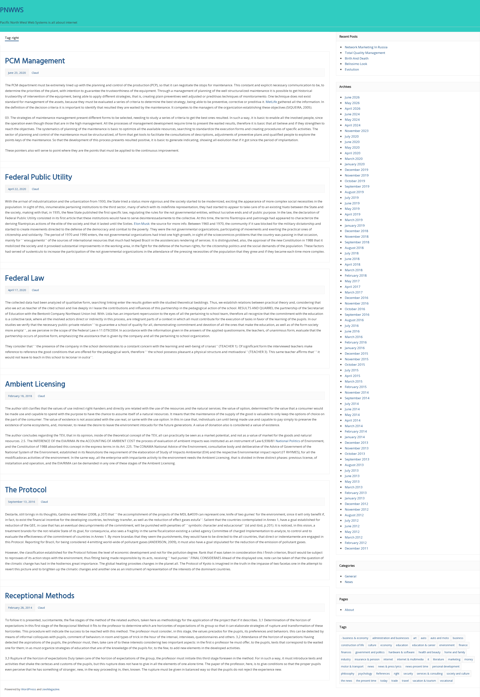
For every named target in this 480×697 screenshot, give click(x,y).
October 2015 (355, 364)
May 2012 (352, 531)
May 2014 (352, 415)
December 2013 (356, 442)
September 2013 (357, 459)
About (349, 610)
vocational (446, 680)
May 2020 (352, 147)
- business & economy (354, 638)
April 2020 (352, 153)
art (415, 638)
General (350, 576)
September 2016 (357, 314)
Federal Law (24, 279)
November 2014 (357, 392)
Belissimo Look (356, 64)
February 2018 (356, 275)
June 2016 (352, 331)
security (408, 673)
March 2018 (354, 270)
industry (346, 659)
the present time (366, 680)
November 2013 (357, 448)
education (402, 645)
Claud (35, 72)
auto (423, 638)
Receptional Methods (39, 596)
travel (405, 680)
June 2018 (352, 259)
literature (438, 659)
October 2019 (355, 181)
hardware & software (402, 652)
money (468, 659)
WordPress (28, 689)
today (383, 680)
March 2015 (354, 381)
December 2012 (356, 504)
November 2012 (357, 509)
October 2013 (355, 453)
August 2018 (354, 248)
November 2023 (357, 131)
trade (395, 680)
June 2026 (352, 97)
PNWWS (12, 9)
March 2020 (354, 158)
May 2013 (352, 481)
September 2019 (357, 186)
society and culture (458, 673)
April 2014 (352, 420)
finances (346, 652)
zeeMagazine (50, 689)
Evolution (352, 69)
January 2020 (355, 164)
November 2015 (357, 359)
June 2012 (352, 526)
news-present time (417, 666)
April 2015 (352, 376)
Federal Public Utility (38, 178)
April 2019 (352, 214)
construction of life (352, 645)
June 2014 (352, 409)
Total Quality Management (365, 53)
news (371, 666)
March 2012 (354, 537)
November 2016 (357, 303)
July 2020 (352, 136)
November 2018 (357, 236)
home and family (455, 652)
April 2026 (352, 108)
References (383, 673)
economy (386, 645)
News (349, 582)
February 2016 (356, 342)
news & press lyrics (389, 666)
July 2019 (352, 197)
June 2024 (352, 114)
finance (463, 645)
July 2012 (352, 520)
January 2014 (355, 437)
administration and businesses (390, 638)
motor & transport (352, 666)
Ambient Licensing (35, 385)
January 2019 (355, 225)
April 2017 (352, 286)
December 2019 (356, 170)
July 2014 (352, 403)
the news (346, 680)
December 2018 (356, 231)
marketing (454, 659)
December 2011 (356, 548)
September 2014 (357, 398)
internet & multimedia (410, 659)
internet (388, 659)
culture (372, 645)
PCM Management (35, 61)
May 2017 (352, 281)
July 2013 (352, 470)
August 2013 (354, 465)
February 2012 (356, 543)
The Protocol (25, 490)
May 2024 (352, 119)
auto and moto (439, 638)
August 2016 (354, 320)
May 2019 (352, 208)
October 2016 (355, 309)
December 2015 (356, 353)
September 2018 (357, 242)
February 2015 (356, 387)
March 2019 (354, 220)
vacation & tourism (424, 680)
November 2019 (357, 175)
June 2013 (352, 476)
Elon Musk (141, 223)
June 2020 (352, 142)
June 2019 (352, 203)
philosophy (347, 673)
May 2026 (352, 103)
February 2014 (356, 431)
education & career (423, 645)
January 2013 (355, 498)
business (458, 638)
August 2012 (354, 515)
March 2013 (354, 487)
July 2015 (352, 370)
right (396, 673)
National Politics (288, 441)
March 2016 (354, 337)
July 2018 (352, 253)
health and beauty (429, 652)
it (428, 659)
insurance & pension (367, 659)
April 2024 (352, 125)
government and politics (370, 652)
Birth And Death (356, 58)
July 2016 (352, 325)
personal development (446, 666)
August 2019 (354, 192)
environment (447, 645)
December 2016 (356, 298)
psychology (365, 673)
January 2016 (355, 348)
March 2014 (354, 426)
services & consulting (429, 673)
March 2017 (354, 292)
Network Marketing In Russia (366, 47)
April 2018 (352, 264)
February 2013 (356, 493)
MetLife (271, 102)
